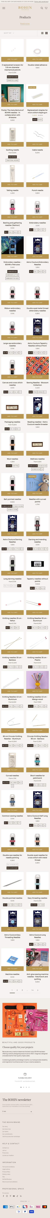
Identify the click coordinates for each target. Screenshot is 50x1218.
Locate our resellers (8, 1155)
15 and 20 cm (42, 466)
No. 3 (10, 232)
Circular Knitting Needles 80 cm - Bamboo (37, 737)
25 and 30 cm (36, 469)
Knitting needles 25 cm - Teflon (12, 619)
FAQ (3, 1177)
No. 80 (16, 981)
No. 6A (7, 429)
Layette (8, 466)
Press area (5, 1153)
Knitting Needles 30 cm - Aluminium (37, 619)
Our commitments (7, 1134)
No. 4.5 (41, 706)
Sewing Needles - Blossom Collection (37, 383)
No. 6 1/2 (35, 667)
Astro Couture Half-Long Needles (37, 817)
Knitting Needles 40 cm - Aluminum (12, 698)
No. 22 (16, 353)
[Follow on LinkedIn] (21, 1196)
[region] (25, 1078)
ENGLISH (24, 1201)
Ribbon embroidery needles (12, 309)
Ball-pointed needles (12, 499)
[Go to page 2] (37, 990)
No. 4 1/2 (41, 627)
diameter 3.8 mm (12, 77)
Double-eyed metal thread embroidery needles (37, 309)
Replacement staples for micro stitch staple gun (37, 111)
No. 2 (29, 627)
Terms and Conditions (8, 1167)
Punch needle (37, 190)
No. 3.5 (31, 706)
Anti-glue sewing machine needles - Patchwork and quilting (37, 976)
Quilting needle (12, 150)
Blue (30, 392)
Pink (35, 392)
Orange (40, 392)
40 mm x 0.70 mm (12, 509)
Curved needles (12, 775)
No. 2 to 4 (6, 782)
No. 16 (11, 392)
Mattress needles (37, 459)
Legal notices (6, 1169)
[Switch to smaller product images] (46, 33)
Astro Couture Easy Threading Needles (12, 936)
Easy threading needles (37, 898)
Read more (24, 24)
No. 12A (13, 429)
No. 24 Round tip (12, 864)
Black (40, 119)
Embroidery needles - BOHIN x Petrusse (12, 263)
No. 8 (41, 667)
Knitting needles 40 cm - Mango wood (37, 698)
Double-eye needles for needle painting (12, 856)
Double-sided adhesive (37, 65)
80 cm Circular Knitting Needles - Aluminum (12, 737)
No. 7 (35, 271)
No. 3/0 (30, 549)
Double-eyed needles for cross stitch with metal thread (37, 857)
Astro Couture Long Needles (37, 936)
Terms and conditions (41, 1)
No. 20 (11, 353)
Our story (5, 1126)
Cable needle (37, 150)
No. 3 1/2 (10, 667)
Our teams (5, 1131)
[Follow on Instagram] (7, 1196)
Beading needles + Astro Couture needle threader (37, 423)
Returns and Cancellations (9, 1182)
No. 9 (40, 271)
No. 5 (15, 232)
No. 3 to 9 (17, 549)
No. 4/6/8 (41, 905)
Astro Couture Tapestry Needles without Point (37, 344)
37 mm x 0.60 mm (18, 506)
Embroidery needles (37, 223)
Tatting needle (12, 190)
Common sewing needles (12, 816)
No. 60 (5, 981)
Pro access (5, 1193)
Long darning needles (12, 579)
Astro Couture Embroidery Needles (38, 263)
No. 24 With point (12, 868)
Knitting (15, 466)
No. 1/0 (4, 549)
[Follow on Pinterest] (10, 1196)
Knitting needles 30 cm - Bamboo (12, 658)
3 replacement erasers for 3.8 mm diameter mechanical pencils (12, 67)
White (35, 119)
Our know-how (6, 1129)
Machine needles (12, 974)
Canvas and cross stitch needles (12, 383)
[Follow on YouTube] (14, 1196)
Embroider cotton (12, 275)
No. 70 (11, 981)
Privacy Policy (6, 1172)
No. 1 (6, 232)
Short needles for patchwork (37, 776)
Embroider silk (12, 271)
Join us (4, 1150)
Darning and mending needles (37, 540)
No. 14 (6, 392)
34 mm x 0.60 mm (7, 506)
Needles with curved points (37, 500)
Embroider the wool (12, 278)
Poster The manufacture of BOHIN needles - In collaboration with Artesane (12, 114)
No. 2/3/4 (34, 905)
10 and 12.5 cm (33, 466)
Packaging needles (12, 422)
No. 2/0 (10, 549)
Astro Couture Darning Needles (12, 540)
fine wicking (12, 157)
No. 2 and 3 (14, 782)
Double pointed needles (12, 898)
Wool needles (12, 459)
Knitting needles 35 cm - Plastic (37, 658)
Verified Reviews (7, 1179)
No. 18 (5, 353)
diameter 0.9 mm (12, 80)
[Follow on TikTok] (17, 1196)
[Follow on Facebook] (3, 1196)
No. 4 (18, 429)
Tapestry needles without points (37, 580)
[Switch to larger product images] (42, 33)
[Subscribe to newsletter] (31, 1111)
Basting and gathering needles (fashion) (12, 224)
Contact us (5, 1148)
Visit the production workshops (11, 1136)
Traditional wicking (12, 160)
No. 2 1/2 (35, 627)
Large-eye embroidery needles (12, 344)
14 (33, 990)
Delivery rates (6, 1174)
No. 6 (30, 667)
